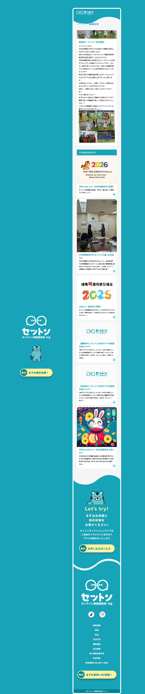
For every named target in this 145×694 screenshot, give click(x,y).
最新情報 (97, 625)
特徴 (97, 630)
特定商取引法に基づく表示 (96, 662)
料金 (97, 634)
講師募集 (97, 644)
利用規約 (97, 658)
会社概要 (97, 648)
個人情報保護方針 (96, 653)
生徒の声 (97, 639)
